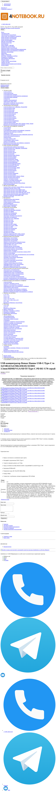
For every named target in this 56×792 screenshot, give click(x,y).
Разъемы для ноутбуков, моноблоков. (13, 257)
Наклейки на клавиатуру (10, 217)
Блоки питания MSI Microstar (11, 165)
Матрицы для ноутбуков (7, 52)
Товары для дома (5, 62)
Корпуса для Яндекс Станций (11, 327)
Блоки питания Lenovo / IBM (11, 160)
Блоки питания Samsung (10, 170)
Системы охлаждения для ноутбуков (13, 260)
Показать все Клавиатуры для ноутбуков (14, 235)
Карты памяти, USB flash (7, 45)
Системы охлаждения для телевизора (13, 339)
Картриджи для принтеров (11, 324)
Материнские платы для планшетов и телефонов (16, 286)
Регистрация (7, 5)
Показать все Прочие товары (11, 342)
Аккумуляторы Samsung (10, 118)
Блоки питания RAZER (10, 169)
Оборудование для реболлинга (12, 202)
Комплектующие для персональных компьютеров (13, 49)
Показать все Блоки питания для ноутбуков (14, 183)
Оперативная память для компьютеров (14, 273)
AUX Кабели (7, 127)
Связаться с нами (8, 536)
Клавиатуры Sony (8, 231)
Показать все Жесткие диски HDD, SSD (13, 195)
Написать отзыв (5, 499)
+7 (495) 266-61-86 (5, 24)
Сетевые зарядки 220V (10, 138)
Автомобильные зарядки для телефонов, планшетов (17, 130)
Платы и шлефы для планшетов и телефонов (15, 289)
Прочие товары (5, 59)
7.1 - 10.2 (6, 301)
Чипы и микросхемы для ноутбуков (13, 262)
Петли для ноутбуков (9, 253)
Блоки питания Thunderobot (11, 173)
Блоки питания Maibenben (10, 162)
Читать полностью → (33, 411)
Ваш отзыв (3, 505)
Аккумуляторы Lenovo (10, 116)
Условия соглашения (9, 528)
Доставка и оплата (8, 525)
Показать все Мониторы (10, 308)
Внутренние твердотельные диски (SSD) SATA (16, 194)
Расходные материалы (9, 258)
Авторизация (7, 4)
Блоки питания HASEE (10, 158)
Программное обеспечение (8, 58)
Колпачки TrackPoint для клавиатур (13, 215)
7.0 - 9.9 (6, 294)
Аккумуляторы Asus (9, 109)
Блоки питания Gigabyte (10, 156)
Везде (2, 32)
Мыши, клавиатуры (6, 54)
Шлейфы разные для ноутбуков (12, 265)
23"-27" (6, 306)
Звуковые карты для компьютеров (12, 271)
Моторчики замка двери (10, 101)
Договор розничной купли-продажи (13, 529)
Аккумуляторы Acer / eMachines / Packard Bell (15, 107)
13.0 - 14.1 (6, 297)
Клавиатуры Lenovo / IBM (11, 225)
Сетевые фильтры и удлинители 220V (13, 338)
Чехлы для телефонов (9, 141)
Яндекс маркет (5, 65)
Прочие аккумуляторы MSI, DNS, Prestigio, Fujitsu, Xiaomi (18, 123)
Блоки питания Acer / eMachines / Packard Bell (15, 148)
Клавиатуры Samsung (9, 229)
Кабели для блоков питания (11, 178)
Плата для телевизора (9, 332)
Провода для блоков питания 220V (13, 180)
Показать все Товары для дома (11, 350)
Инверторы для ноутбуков (10, 240)
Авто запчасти (8, 91)
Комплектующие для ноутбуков (9, 48)
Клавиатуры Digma (9, 208)
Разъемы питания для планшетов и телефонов (15, 290)
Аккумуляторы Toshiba (10, 122)
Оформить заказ (5, 86)
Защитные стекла (8, 133)
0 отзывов (3, 373)
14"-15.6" (6, 305)
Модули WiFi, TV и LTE (10, 244)
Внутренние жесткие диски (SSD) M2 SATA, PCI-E (17, 192)
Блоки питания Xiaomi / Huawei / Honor (14, 176)
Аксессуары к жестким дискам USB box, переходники (18, 187)
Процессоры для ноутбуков (11, 256)
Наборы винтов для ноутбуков (12, 246)
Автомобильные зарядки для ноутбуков (14, 146)
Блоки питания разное (6, 40)
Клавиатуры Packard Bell (10, 228)
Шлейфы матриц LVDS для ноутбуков (13, 264)
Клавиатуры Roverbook (10, 214)
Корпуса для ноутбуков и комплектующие (14, 242)
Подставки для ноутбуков (10, 335)
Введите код (4, 515)
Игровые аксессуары (6, 42)
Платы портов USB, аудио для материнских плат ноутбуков (19, 254)
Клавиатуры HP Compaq (10, 224)
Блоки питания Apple (9, 149)
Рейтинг (3, 512)
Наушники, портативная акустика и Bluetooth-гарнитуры (18, 134)
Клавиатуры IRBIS (9, 211)
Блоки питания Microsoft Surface (12, 163)
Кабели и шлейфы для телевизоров (13, 323)
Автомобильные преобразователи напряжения (16, 96)
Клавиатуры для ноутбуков (8, 46)
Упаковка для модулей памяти (11, 341)
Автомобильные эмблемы (10, 97)
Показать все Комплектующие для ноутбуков (15, 267)
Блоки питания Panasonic (10, 166)
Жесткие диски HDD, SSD (8, 41)
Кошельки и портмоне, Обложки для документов (16, 347)
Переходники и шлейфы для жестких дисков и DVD (17, 251)
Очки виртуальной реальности (12, 136)
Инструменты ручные (9, 200)
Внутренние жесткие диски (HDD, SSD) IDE (15, 191)
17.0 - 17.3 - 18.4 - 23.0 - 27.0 (11, 300)
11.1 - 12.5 (6, 295)
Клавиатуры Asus (8, 220)
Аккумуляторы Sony (9, 119)
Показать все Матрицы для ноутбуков (13, 302)
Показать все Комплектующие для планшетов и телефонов (18, 291)
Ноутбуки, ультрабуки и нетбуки (9, 56)
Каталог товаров (4, 87)
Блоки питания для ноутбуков (8, 38)
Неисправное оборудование (11, 287)
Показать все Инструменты (10, 204)
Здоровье (6, 346)
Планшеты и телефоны (7, 57)
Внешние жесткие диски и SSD (12, 188)
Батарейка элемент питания (11, 318)
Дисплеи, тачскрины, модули (11, 283)
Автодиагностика (8, 93)
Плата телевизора (8, 334)
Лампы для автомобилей (10, 100)
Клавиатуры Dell (8, 222)
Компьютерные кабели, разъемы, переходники (16, 325)
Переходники (7, 137)
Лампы (6, 349)
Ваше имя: (3, 502)
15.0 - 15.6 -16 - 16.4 (9, 298)
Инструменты (4, 44)
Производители (7, 546)
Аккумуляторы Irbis (9, 115)
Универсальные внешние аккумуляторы (11, 63)
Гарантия (6, 524)
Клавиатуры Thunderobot (10, 213)
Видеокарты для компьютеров (11, 269)
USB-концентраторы (9, 317)
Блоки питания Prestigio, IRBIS (12, 167)
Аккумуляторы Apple (9, 108)
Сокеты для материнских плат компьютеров (15, 278)
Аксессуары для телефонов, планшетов (11, 36)
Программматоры (8, 203)
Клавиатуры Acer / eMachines (11, 218)
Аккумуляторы (8, 282)
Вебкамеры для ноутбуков (10, 237)
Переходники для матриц (10, 250)
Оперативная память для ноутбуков (13, 247)
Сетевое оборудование (10, 337)
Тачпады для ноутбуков (10, 261)
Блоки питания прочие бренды (12, 177)
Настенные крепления (10, 330)
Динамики (7, 320)
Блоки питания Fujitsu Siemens (12, 155)
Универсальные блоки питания (12, 181)
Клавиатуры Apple (9, 221)
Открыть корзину (5, 85)
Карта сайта (6, 537)
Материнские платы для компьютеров (13, 272)
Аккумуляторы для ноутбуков (8, 34)
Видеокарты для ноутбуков (11, 239)
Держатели (7, 98)
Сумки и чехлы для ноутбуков (8, 61)
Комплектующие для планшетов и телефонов (12, 50)
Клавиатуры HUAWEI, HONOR (12, 210)
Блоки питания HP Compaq (11, 159)
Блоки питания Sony (9, 172)
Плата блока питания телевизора (12, 331)
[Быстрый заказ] (7, 426)
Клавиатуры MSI (8, 226)
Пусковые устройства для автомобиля (13, 102)
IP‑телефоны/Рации (9, 316)
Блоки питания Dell (9, 153)
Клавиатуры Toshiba (9, 232)
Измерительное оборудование (11, 199)
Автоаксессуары (5, 33)
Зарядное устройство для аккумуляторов (14, 321)
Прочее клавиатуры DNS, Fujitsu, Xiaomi (14, 233)
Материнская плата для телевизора (13, 328)
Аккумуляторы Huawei (10, 113)
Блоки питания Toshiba (10, 174)
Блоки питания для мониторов (9, 37)
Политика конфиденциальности (11, 526)
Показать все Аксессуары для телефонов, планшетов (17, 142)
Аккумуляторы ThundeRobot (11, 120)
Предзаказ (3, 426)
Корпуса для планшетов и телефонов (13, 284)
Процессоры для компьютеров (12, 275)
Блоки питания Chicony (10, 152)
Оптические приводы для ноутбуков (13, 249)
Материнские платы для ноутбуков (13, 243)
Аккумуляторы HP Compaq (11, 112)
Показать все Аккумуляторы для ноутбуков (14, 125)
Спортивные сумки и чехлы (11, 140)
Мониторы (4, 53)
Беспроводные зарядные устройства (13, 131)
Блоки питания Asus (9, 151)
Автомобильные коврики (10, 94)
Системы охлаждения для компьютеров (14, 276)
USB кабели (7, 129)
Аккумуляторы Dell (9, 111)
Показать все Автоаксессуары (11, 104)
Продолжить (4, 518)
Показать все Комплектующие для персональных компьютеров (19, 279)
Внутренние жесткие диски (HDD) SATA (14, 189)
